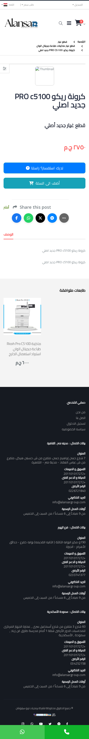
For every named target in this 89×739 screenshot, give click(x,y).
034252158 (77, 663)
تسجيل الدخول (76, 423)
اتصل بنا (80, 418)
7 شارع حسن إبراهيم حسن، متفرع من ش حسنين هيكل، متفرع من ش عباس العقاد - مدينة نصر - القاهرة (46, 460)
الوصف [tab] (8, 234)
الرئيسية (81, 41)
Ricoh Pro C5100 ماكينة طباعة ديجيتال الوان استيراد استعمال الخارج (24, 348)
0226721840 (77, 491)
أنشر (6, 207)
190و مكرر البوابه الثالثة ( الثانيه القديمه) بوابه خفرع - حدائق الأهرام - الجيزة (47, 544)
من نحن (80, 412)
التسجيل (79, 4)
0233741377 (77, 575)
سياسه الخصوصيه (73, 429)
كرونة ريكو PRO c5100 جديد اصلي (56, 50)
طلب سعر (29, 4)
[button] (61, 23)
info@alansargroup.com (68, 502)
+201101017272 (74, 473)
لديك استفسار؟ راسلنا (46, 168)
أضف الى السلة (48, 183)
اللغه (11, 4)
